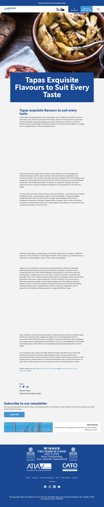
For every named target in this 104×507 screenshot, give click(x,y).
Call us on (86, 8)
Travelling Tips (25, 393)
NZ (62, 8)
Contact (75, 477)
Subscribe (14, 414)
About (28, 477)
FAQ (57, 477)
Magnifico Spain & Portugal (45, 368)
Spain (33, 393)
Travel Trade (65, 477)
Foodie (38, 393)
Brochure (74, 10)
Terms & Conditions (46, 477)
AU (57, 8)
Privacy (35, 477)
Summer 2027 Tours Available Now (52, 3)
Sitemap (52, 481)
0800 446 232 (86, 10)
